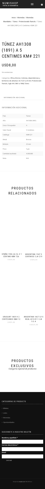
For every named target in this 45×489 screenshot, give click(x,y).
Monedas (21, 17)
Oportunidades (8, 422)
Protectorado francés (27, 21)
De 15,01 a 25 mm (25, 81)
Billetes (6, 408)
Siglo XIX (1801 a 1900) (16, 83)
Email (4, 452)
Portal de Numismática (10, 5)
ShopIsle (16, 481)
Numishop (10, 3)
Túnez (15, 21)
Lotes (5, 413)
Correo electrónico (10, 445)
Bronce (18, 78)
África (12, 78)
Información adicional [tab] (14, 97)
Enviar (9, 460)
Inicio (14, 17)
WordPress (28, 481)
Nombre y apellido (10, 438)
